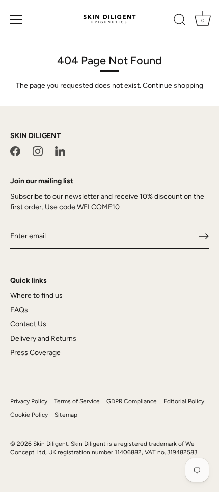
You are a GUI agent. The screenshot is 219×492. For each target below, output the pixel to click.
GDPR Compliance (131, 401)
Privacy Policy (28, 401)
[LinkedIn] (60, 151)
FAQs (19, 310)
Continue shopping (173, 85)
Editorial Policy (183, 401)
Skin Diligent (50, 443)
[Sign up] (204, 236)
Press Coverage (35, 352)
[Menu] (16, 20)
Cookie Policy (29, 414)
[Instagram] (38, 151)
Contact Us (28, 324)
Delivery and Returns (43, 338)
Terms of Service (77, 401)
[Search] (180, 21)
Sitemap (65, 414)
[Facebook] (15, 151)
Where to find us (36, 295)
